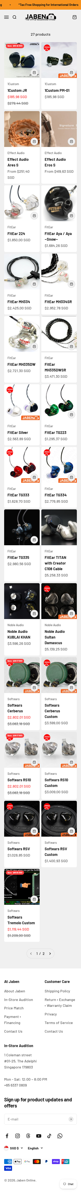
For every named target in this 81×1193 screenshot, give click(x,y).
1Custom (13, 84)
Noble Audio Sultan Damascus (55, 637)
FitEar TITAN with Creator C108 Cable (55, 563)
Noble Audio (15, 625)
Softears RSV (18, 848)
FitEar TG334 (56, 495)
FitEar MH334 (18, 301)
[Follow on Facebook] (7, 1136)
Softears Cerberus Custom (52, 711)
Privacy (51, 1014)
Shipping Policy (57, 991)
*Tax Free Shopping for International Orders (45, 4)
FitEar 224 (16, 233)
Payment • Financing (12, 1019)
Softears (13, 699)
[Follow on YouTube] (39, 1136)
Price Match (14, 1008)
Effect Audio (16, 153)
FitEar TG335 (18, 557)
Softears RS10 (19, 780)
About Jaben (14, 991)
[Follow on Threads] (28, 1136)
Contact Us (13, 1031)
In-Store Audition (18, 999)
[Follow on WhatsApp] (60, 1136)
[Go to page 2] (49, 953)
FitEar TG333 (18, 495)
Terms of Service (59, 1022)
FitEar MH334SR (58, 301)
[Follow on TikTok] (49, 1136)
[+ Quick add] (34, 72)
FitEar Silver (17, 432)
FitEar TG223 (55, 432)
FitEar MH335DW (21, 364)
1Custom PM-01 (57, 90)
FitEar (11, 227)
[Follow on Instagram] (17, 1136)
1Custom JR (17, 90)
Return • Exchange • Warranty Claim (60, 1002)
